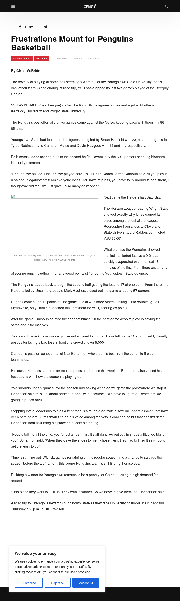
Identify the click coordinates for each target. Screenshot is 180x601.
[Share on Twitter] (45, 26)
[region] (57, 569)
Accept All (86, 583)
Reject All (57, 583)
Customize (28, 583)
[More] (56, 26)
